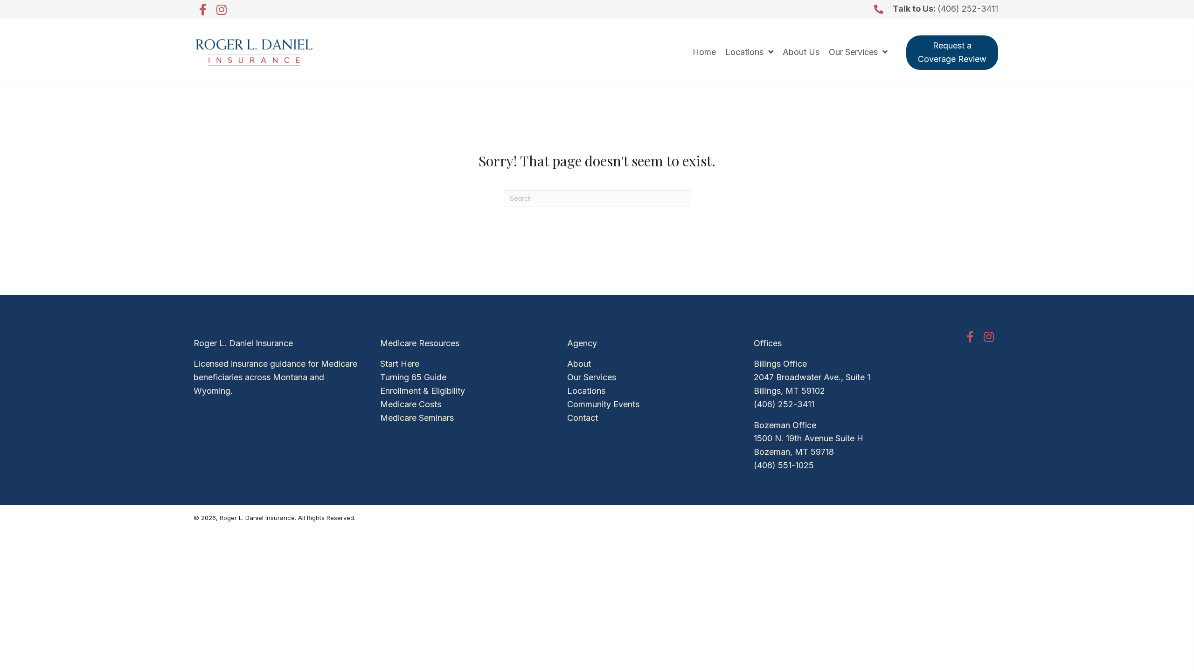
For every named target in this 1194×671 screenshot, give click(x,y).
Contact (582, 418)
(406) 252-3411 (967, 9)
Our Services (591, 377)
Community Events (603, 404)
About (579, 364)
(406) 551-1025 (784, 465)
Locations (586, 391)
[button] (203, 9)
